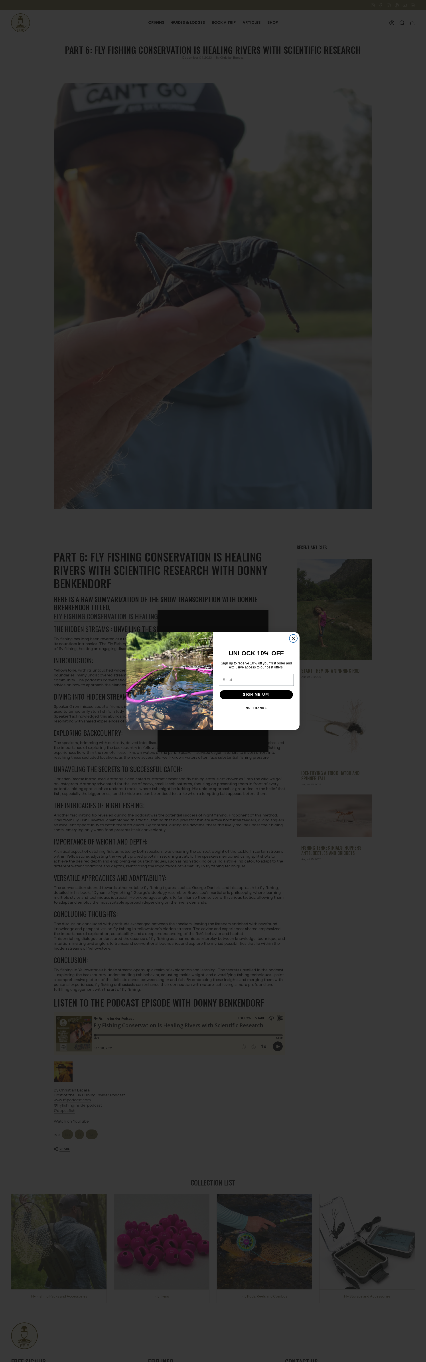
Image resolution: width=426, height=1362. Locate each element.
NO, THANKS (256, 708)
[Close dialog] (293, 638)
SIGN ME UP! (256, 694)
